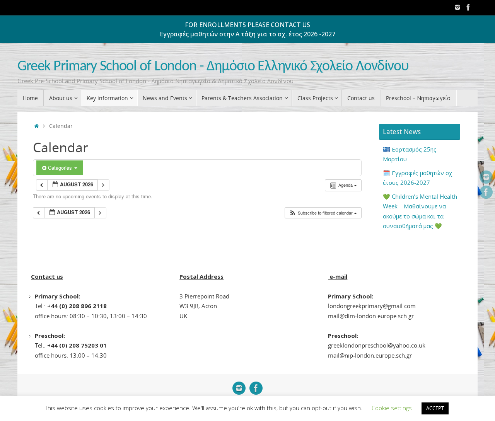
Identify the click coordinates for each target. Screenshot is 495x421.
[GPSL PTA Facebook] (468, 7)
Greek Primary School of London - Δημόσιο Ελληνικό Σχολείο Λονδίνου (213, 66)
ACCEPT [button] (435, 408)
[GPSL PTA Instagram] (457, 7)
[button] (323, 213)
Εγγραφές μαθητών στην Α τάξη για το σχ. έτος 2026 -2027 (247, 34)
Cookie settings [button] (392, 408)
